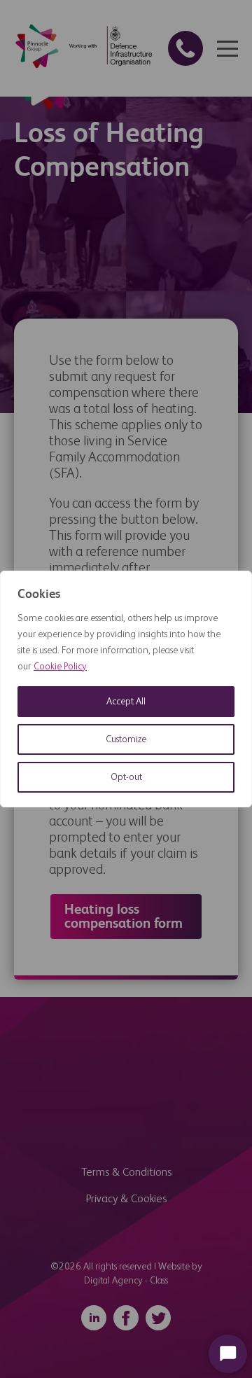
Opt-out (126, 777)
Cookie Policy (60, 666)
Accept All (126, 702)
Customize (126, 739)
